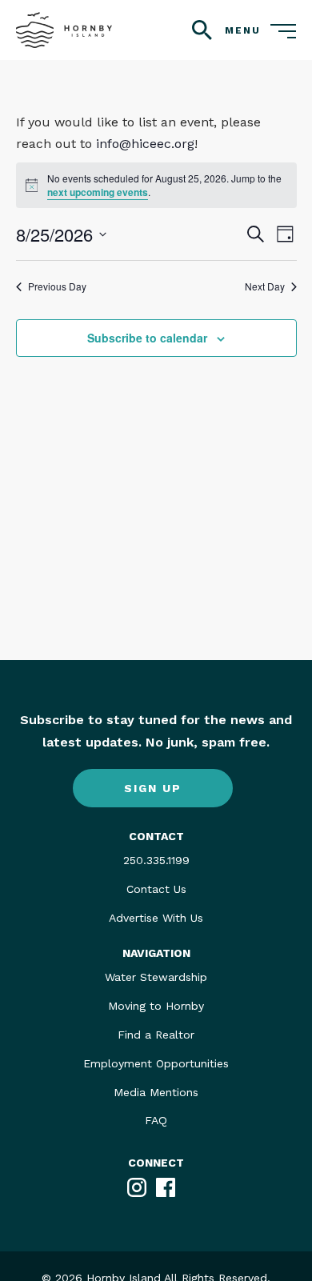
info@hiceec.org (145, 143)
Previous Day (57, 286)
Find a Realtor (156, 1034)
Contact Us (156, 889)
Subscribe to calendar (147, 338)
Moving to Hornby (156, 1005)
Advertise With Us (156, 917)
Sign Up (153, 788)
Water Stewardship (156, 977)
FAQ (156, 1120)
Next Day (265, 286)
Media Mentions (156, 1092)
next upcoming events (97, 192)
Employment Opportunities (156, 1063)
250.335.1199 (156, 860)
